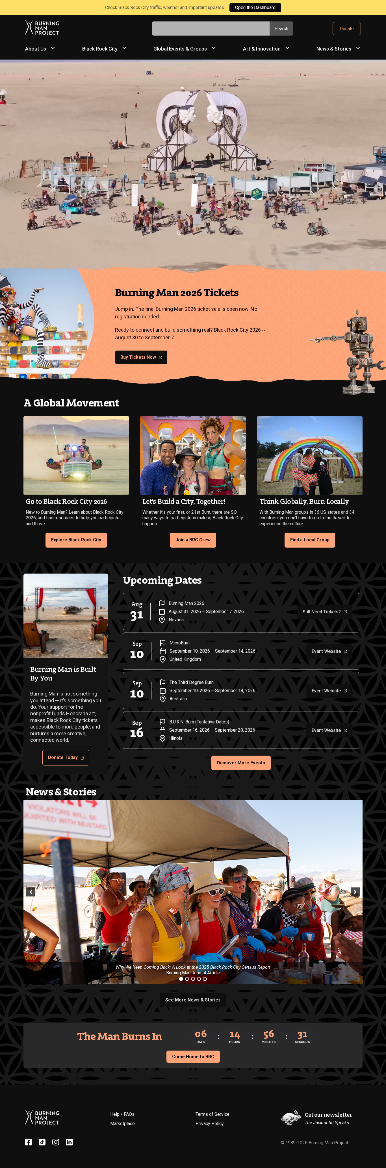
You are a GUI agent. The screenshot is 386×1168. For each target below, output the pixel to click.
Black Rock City (100, 49)
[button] (30, 891)
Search (281, 28)
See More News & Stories (193, 1000)
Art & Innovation (262, 49)
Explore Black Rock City (76, 540)
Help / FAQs (122, 1114)
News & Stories (333, 49)
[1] (181, 979)
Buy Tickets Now (138, 357)
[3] (193, 979)
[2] (187, 979)
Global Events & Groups (180, 49)
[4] (199, 979)
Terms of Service (212, 1114)
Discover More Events (241, 762)
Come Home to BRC (193, 1056)
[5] (205, 979)
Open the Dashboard (255, 7)
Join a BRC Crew (193, 540)
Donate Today (63, 757)
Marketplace (122, 1123)
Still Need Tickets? (322, 611)
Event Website (326, 651)
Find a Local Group (309, 540)
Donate (347, 28)
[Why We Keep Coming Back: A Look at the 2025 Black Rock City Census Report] (193, 892)
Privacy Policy (210, 1123)
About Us (35, 49)
